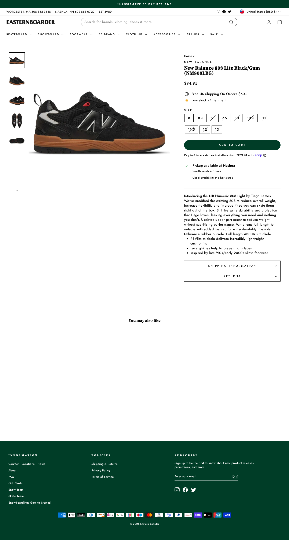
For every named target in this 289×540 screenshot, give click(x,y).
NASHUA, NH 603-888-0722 (74, 12)
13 (217, 129)
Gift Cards (15, 483)
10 (237, 118)
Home (188, 56)
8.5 (200, 118)
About (12, 470)
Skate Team (16, 496)
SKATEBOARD (17, 34)
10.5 (251, 118)
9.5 (224, 118)
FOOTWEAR (79, 34)
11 (264, 118)
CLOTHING (135, 34)
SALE (215, 34)
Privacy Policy (100, 470)
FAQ (11, 477)
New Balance (198, 62)
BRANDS (194, 34)
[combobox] (159, 22)
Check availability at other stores (213, 178)
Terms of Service (102, 477)
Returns (232, 276)
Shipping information (232, 266)
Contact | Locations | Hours (26, 464)
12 (205, 129)
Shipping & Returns (104, 464)
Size (188, 110)
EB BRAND (107, 34)
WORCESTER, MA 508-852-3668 (28, 12)
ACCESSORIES (165, 34)
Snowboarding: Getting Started (29, 502)
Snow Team (16, 490)
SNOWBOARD (49, 34)
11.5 (191, 129)
